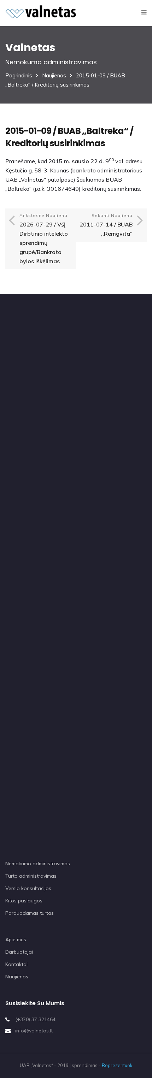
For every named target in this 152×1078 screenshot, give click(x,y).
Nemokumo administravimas (37, 863)
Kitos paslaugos (23, 900)
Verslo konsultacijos (28, 888)
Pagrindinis (18, 75)
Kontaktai (16, 964)
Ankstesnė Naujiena (43, 239)
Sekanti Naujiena (106, 225)
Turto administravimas (31, 876)
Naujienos (54, 75)
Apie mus (15, 939)
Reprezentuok (117, 1065)
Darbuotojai (19, 952)
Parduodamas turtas (29, 913)
